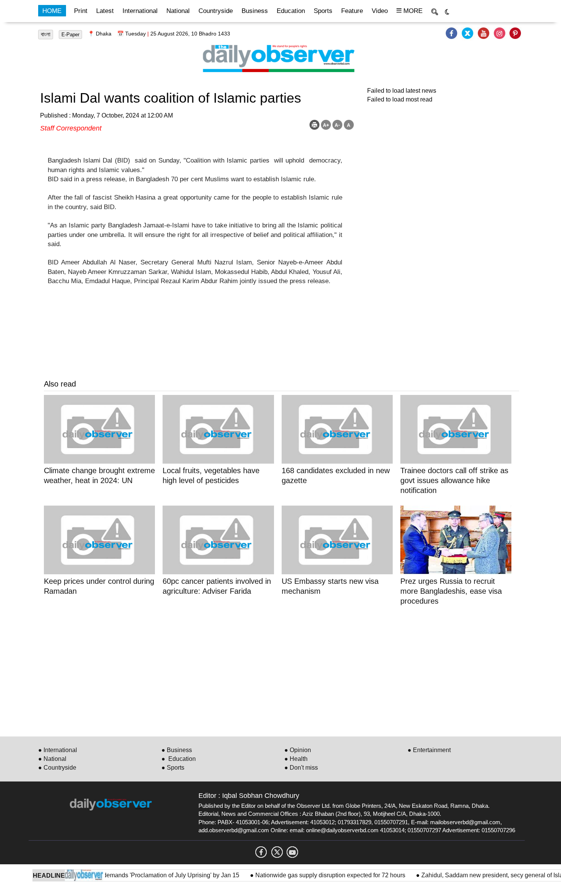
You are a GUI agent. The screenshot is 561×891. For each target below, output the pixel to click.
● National (52, 759)
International (140, 11)
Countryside (215, 11)
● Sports (172, 767)
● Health (296, 759)
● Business (176, 750)
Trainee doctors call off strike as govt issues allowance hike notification (454, 480)
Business (255, 11)
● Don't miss (301, 767)
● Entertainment (429, 750)
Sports (323, 11)
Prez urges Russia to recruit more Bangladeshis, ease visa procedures (451, 591)
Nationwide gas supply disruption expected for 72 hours (319, 875)
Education (291, 11)
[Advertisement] (273, 669)
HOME (51, 11)
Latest (105, 11)
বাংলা (45, 34)
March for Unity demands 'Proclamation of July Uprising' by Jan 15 (139, 875)
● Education (178, 759)
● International (57, 750)
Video (380, 11)
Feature (352, 11)
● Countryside (57, 767)
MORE (411, 11)
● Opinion (297, 750)
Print (80, 11)
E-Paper (70, 34)
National (178, 11)
